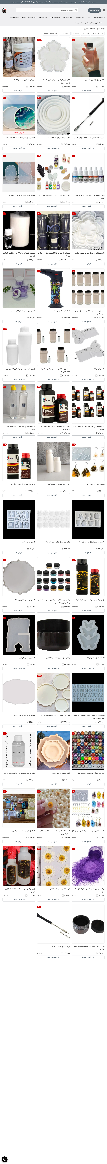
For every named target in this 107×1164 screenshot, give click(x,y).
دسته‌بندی (66, 33)
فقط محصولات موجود (50, 33)
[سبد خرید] (104, 10)
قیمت (77, 33)
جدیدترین (97, 33)
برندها (87, 33)
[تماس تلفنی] (5, 1159)
